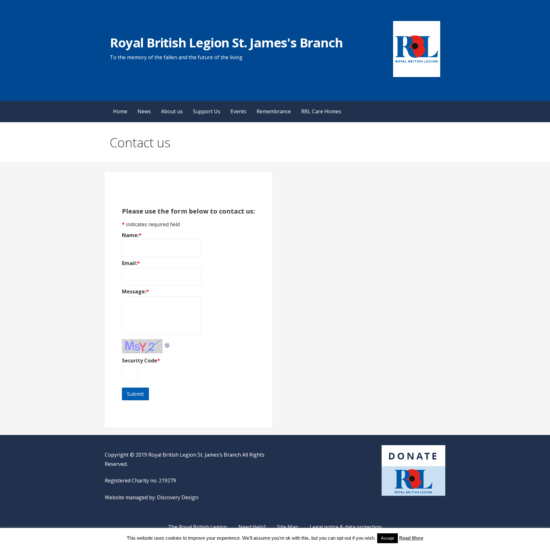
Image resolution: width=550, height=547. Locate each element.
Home (120, 111)
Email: (131, 263)
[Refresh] (167, 343)
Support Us (206, 111)
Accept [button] (387, 538)
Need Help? (252, 526)
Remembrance (274, 111)
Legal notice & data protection (346, 526)
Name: (132, 235)
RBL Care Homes (321, 111)
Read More (411, 538)
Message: (135, 291)
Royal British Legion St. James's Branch (226, 42)
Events (238, 111)
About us (172, 111)
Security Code (141, 360)
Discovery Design (177, 497)
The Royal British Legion (197, 526)
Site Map (287, 526)
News (144, 111)
